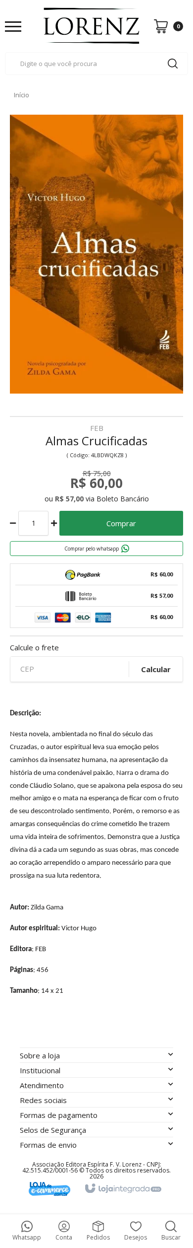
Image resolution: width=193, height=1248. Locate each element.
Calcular (156, 669)
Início (21, 94)
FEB (96, 428)
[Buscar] (172, 63)
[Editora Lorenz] (92, 26)
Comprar (121, 523)
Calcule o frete (34, 647)
